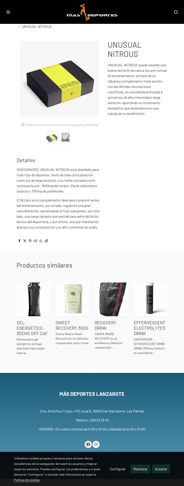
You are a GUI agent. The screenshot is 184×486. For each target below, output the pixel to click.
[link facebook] (88, 444)
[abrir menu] (8, 12)
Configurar (118, 469)
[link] (92, 12)
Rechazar (140, 469)
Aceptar (161, 469)
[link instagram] (96, 444)
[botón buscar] (175, 12)
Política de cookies (27, 480)
